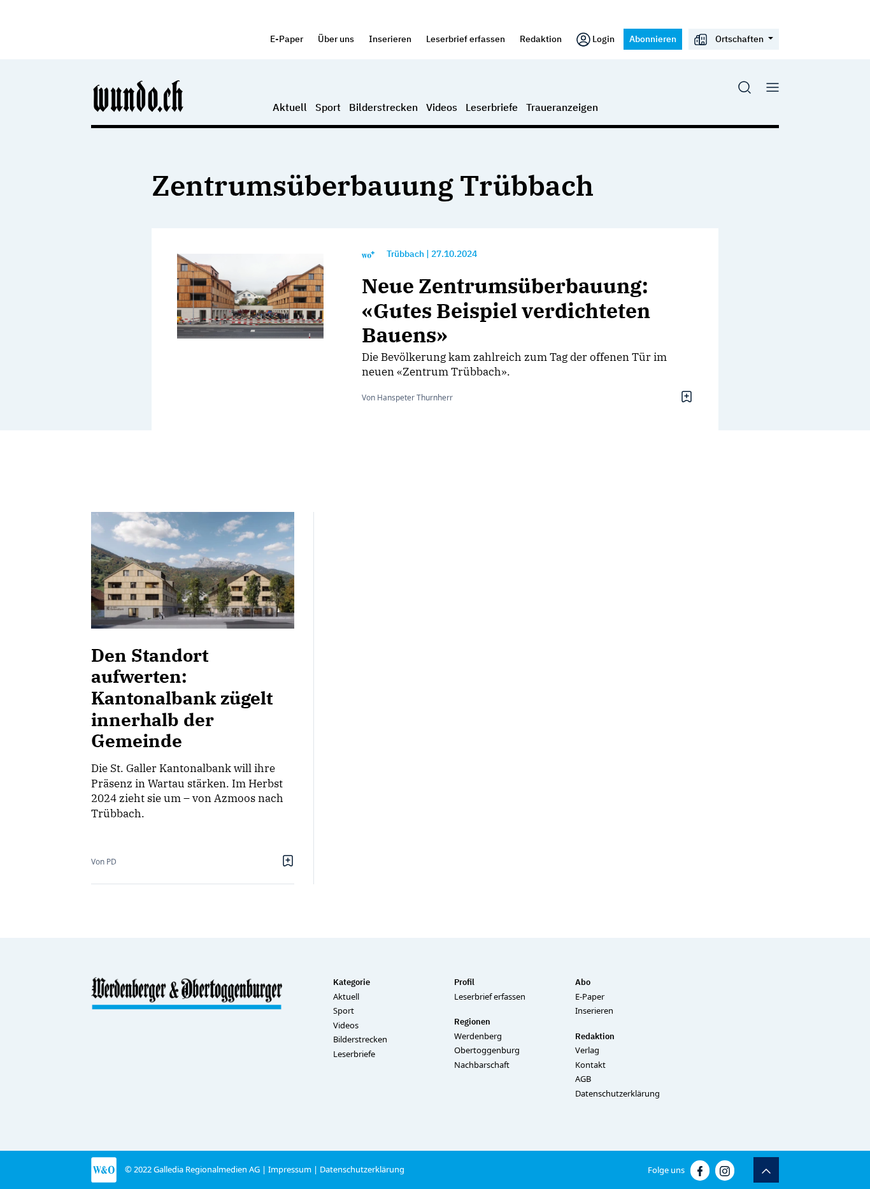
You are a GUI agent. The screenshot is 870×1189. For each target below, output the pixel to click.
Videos (441, 107)
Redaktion (541, 39)
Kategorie (351, 982)
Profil (464, 982)
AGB (583, 1078)
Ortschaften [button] (739, 39)
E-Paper (286, 39)
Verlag (587, 1050)
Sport (328, 107)
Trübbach (405, 253)
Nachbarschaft (482, 1064)
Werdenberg (478, 1036)
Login (603, 39)
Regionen (472, 1021)
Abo (582, 982)
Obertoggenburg (487, 1050)
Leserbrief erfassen (465, 39)
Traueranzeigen (562, 107)
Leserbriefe (492, 107)
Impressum (289, 1169)
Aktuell (290, 107)
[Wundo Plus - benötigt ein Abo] (368, 254)
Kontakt (590, 1064)
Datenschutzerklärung (617, 1093)
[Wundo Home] (139, 96)
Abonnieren (652, 39)
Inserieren (390, 39)
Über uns (336, 39)
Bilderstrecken (383, 107)
